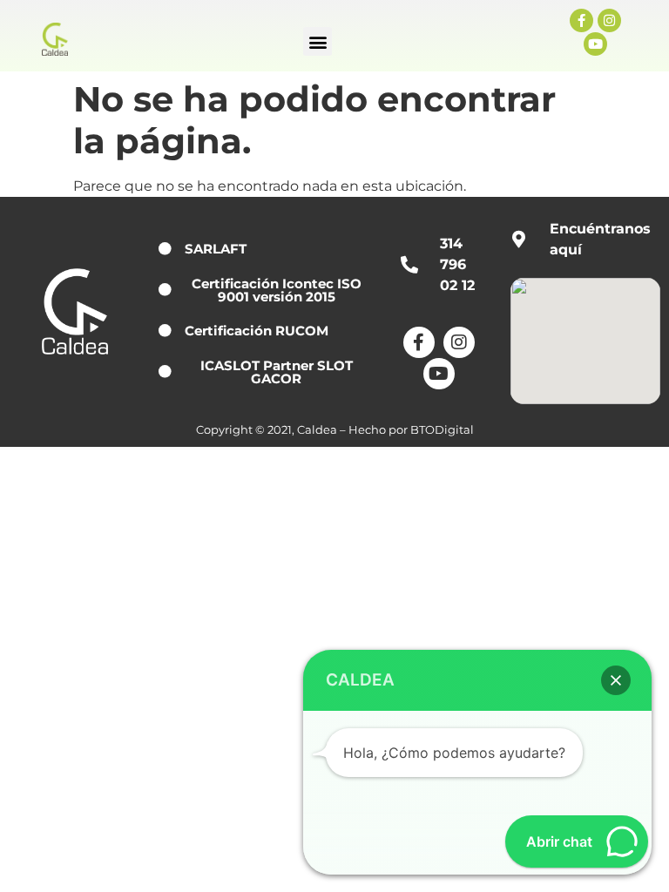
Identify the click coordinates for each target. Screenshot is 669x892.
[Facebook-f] (581, 20)
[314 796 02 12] (409, 265)
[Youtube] (595, 44)
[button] (317, 41)
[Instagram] (609, 20)
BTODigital (442, 429)
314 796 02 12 (457, 264)
